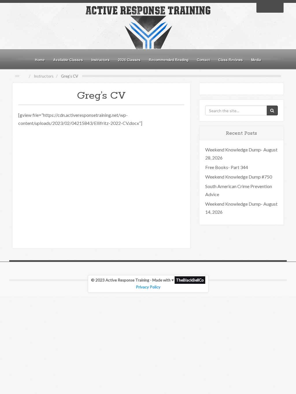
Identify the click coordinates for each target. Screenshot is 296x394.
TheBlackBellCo (190, 280)
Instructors (100, 59)
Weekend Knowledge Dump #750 (238, 176)
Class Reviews (230, 59)
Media (256, 59)
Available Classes (68, 59)
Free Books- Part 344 (226, 167)
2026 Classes (129, 59)
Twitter (270, 7)
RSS (277, 7)
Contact (203, 59)
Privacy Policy (148, 287)
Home (40, 59)
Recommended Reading (168, 59)
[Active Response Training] (148, 27)
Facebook (262, 7)
